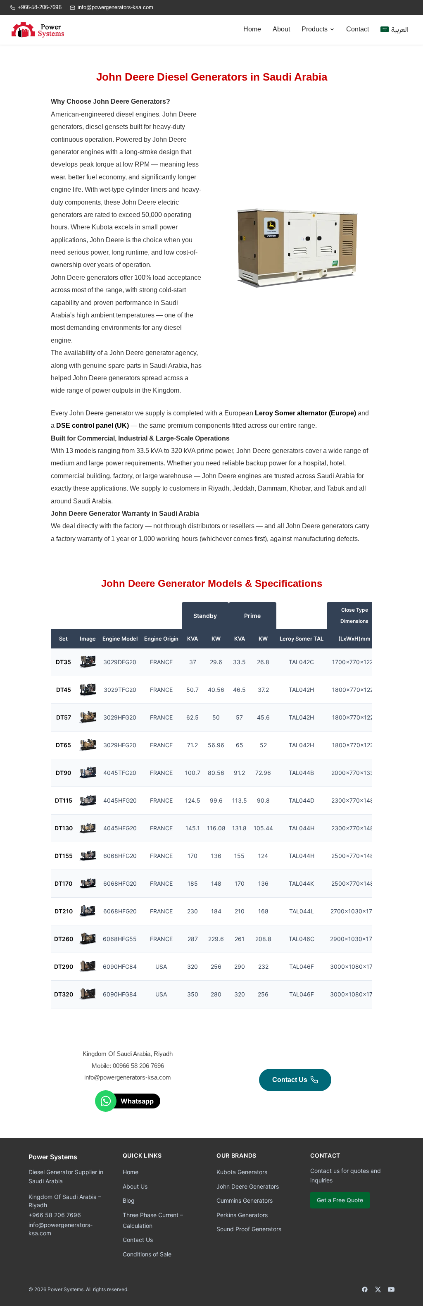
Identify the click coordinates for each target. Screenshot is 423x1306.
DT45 (63, 689)
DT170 (63, 883)
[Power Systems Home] (37, 30)
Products (315, 29)
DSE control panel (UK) (92, 425)
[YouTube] (391, 1289)
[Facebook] (364, 1289)
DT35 (63, 661)
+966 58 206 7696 (55, 1214)
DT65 (63, 744)
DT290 (63, 966)
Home (252, 29)
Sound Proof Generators (248, 1228)
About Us (135, 1186)
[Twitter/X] (378, 1289)
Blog (129, 1200)
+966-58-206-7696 (40, 7)
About (281, 29)
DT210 (64, 911)
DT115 (63, 800)
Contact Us (289, 1079)
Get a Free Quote (340, 1200)
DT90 (63, 772)
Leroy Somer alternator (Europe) (305, 413)
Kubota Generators (241, 1171)
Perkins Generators (242, 1214)
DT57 (63, 717)
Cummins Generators (244, 1200)
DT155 (64, 855)
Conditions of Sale (147, 1254)
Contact (357, 29)
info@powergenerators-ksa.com (115, 7)
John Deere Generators (247, 1186)
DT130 (64, 828)
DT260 (63, 938)
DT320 (63, 994)
